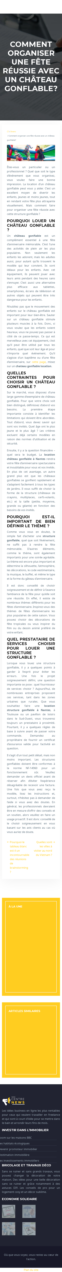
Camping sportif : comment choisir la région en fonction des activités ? (30, 1063)
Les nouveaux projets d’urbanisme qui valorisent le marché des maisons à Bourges (29, 917)
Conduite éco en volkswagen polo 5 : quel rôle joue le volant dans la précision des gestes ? (31, 931)
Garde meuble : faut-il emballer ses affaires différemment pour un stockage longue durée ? (29, 1035)
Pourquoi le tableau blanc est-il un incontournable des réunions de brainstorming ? (19, 857)
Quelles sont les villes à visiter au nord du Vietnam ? (43, 848)
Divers (13, 131)
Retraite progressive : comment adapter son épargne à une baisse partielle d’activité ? (31, 945)
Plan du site (31, 1270)
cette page (39, 362)
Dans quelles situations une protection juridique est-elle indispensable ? (27, 1049)
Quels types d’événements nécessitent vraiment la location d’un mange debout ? (30, 1021)
